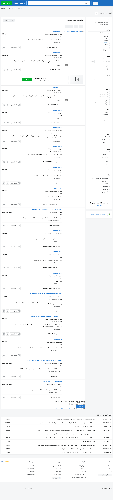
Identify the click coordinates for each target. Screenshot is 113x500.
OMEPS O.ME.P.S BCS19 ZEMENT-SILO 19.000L (47, 209)
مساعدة (110, 468)
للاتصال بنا (109, 471)
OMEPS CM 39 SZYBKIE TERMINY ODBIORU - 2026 (46, 294)
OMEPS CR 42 (57, 88)
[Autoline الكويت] (106, 3)
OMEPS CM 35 (57, 31)
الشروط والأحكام (82, 466)
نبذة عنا (110, 466)
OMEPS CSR (58, 339)
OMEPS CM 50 (57, 52)
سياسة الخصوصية (68, 408)
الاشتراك (80, 406)
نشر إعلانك (26, 79)
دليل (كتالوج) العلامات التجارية (79, 477)
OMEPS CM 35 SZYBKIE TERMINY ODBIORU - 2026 (46, 316)
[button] (7, 47)
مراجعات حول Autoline (80, 474)
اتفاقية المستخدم (59, 408)
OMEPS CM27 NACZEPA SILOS (52, 381)
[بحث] (88, 3)
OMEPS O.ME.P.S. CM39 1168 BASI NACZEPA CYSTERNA (44, 360)
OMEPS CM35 (58, 188)
